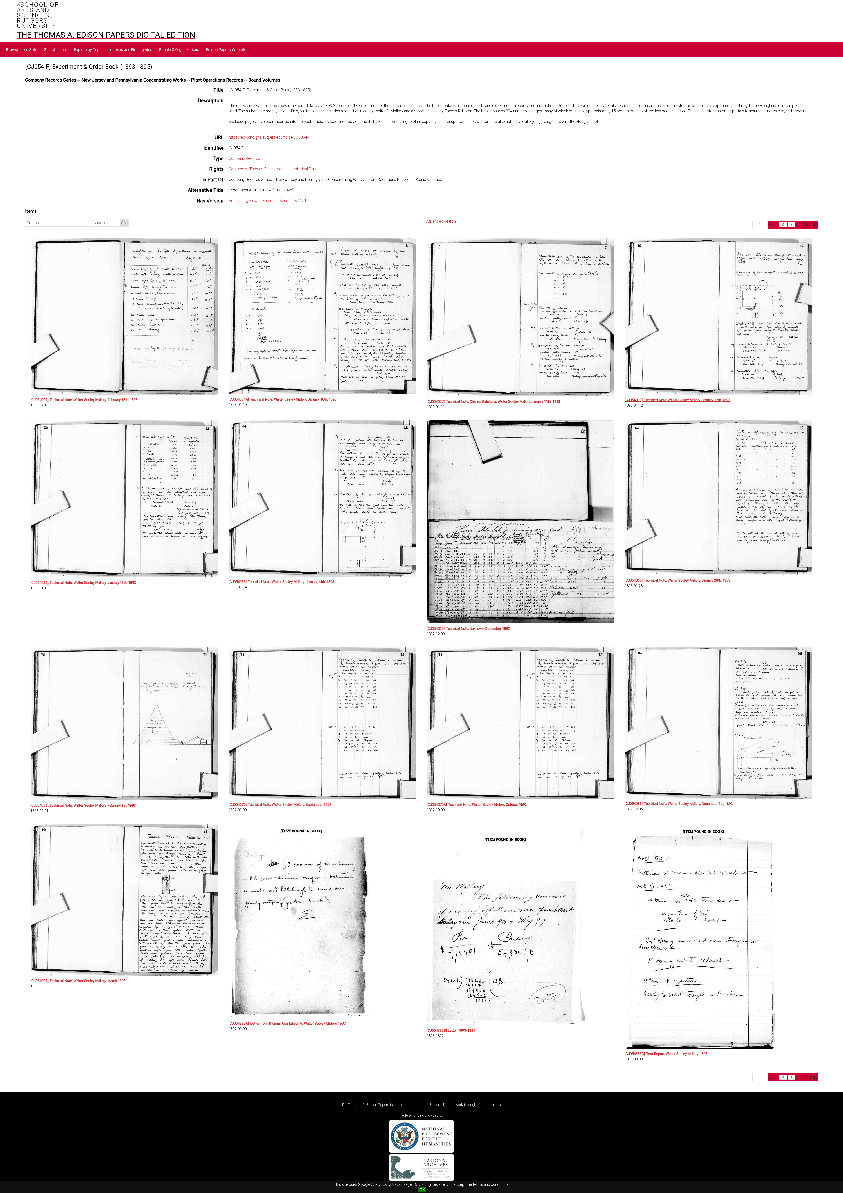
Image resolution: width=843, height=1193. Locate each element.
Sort (124, 222)
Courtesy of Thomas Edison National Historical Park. (273, 169)
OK (422, 1189)
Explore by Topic (88, 49)
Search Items (55, 49)
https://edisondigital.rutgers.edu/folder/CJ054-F (269, 137)
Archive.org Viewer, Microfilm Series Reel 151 (267, 200)
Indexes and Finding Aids (130, 49)
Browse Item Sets (21, 49)
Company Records (244, 158)
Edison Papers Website (226, 49)
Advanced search (441, 221)
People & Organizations (179, 49)
